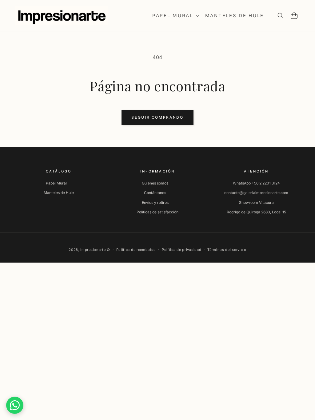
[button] (175, 15)
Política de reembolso (136, 250)
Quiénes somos (155, 183)
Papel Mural (56, 183)
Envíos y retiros (155, 202)
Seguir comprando (157, 117)
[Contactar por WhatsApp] (14, 405)
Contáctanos (155, 192)
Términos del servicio (226, 250)
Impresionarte (93, 250)
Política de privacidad (181, 250)
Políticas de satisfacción (157, 212)
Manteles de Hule (59, 192)
